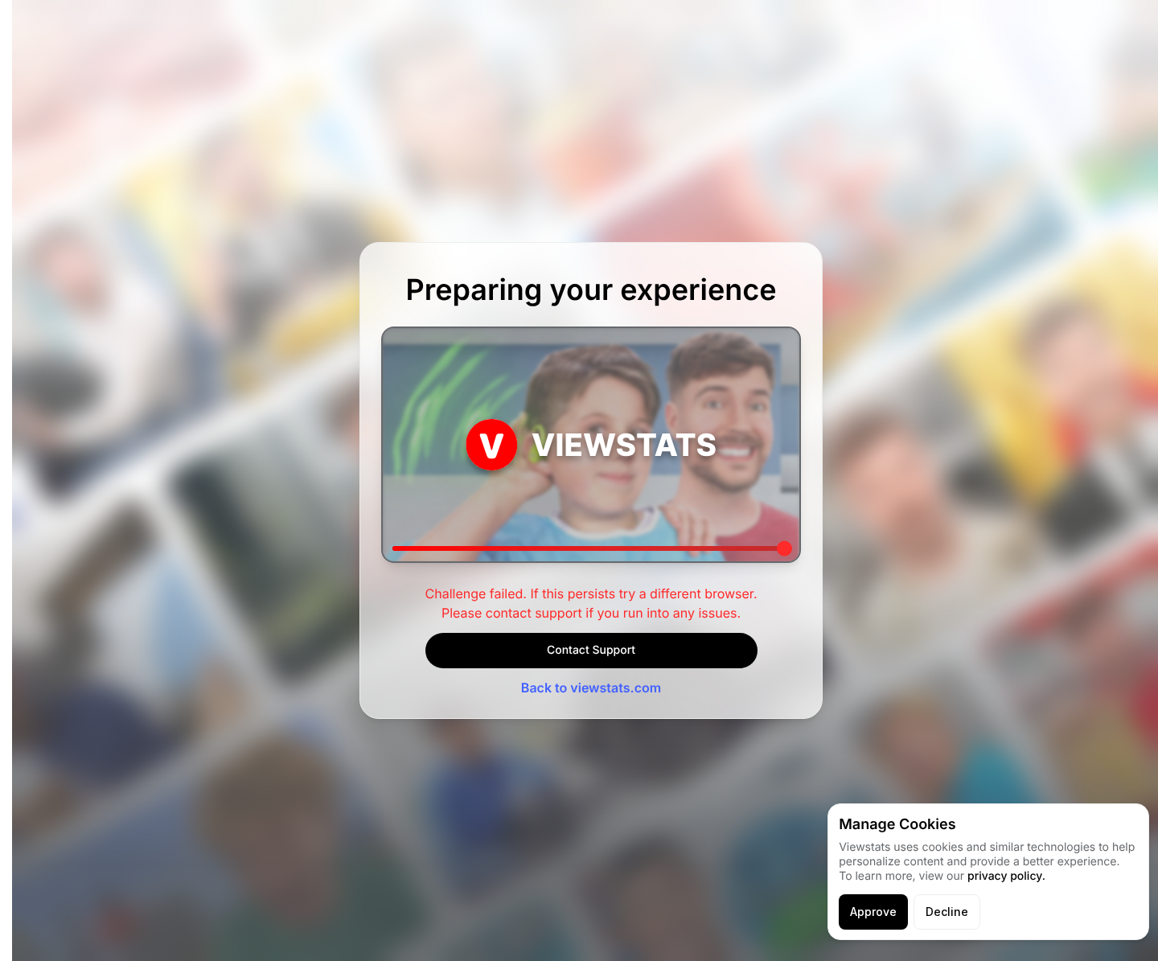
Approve (873, 911)
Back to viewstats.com (591, 688)
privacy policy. (1006, 876)
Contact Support (591, 650)
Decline (947, 911)
